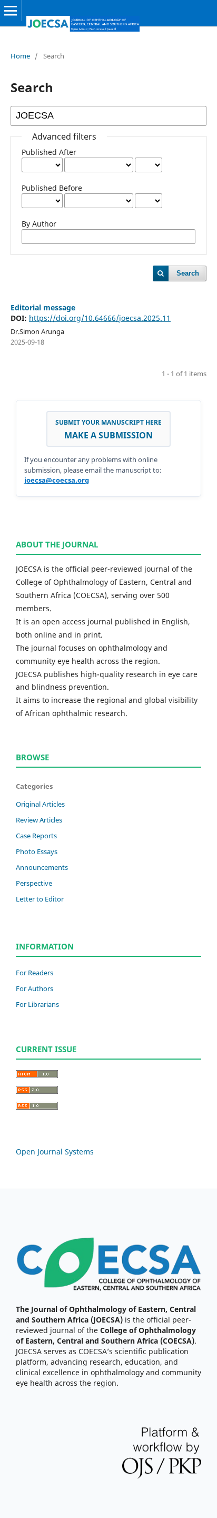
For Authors (34, 988)
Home (20, 56)
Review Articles (39, 820)
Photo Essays (36, 851)
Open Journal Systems (55, 1152)
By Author (39, 224)
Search (187, 273)
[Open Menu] (10, 10)
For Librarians (37, 1004)
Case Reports (36, 835)
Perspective (34, 883)
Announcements (42, 867)
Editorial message (43, 307)
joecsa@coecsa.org (56, 480)
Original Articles (40, 804)
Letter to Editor (40, 899)
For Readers (34, 972)
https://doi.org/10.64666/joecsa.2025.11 (100, 318)
